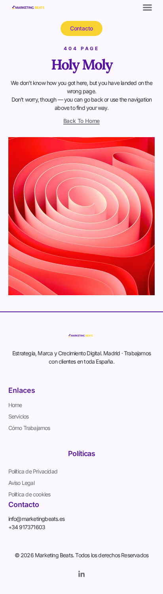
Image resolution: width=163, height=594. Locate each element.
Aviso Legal (21, 482)
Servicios (18, 416)
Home (15, 405)
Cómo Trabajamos (29, 427)
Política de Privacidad (32, 471)
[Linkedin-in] (81, 574)
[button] (147, 7)
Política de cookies (29, 494)
